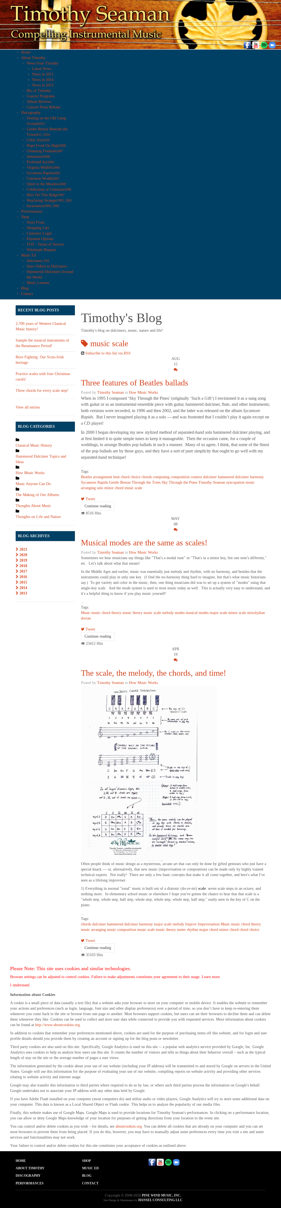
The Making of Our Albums (37, 495)
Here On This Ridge (45, 195)
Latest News (41, 69)
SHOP (86, 1161)
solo (100, 488)
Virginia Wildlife (43, 167)
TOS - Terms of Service (45, 244)
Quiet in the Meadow (46, 184)
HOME (21, 1161)
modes (180, 613)
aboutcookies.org (129, 1126)
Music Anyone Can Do (33, 484)
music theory (132, 613)
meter (181, 930)
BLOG (86, 1176)
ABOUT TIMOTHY (30, 1168)
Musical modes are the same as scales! (144, 542)
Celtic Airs (38, 140)
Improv (191, 924)
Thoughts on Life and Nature (38, 517)
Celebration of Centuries (49, 189)
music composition (121, 930)
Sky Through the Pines (179, 482)
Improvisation (209, 924)
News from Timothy (42, 63)
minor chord (113, 488)
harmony (257, 477)
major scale (218, 613)
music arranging (93, 930)
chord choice (130, 477)
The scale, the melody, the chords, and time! (153, 672)
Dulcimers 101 (38, 261)
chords (147, 477)
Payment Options (40, 239)
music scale (133, 488)
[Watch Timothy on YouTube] (255, 45)
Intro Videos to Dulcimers (47, 266)
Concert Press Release (43, 107)
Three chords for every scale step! (42, 390)
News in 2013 (43, 85)
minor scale (237, 613)
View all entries (28, 407)
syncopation (235, 482)
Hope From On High (46, 145)
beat (116, 477)
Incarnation (43, 206)
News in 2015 (43, 74)
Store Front (35, 222)
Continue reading (98, 506)
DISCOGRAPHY (28, 1176)
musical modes (197, 613)
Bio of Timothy (39, 91)
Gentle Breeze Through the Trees (135, 482)
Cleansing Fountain (45, 151)
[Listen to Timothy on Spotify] (264, 45)
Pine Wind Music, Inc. (161, 1195)
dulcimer (210, 477)
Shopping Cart (38, 228)
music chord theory (106, 613)
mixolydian (256, 613)
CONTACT (90, 1183)
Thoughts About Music (33, 506)
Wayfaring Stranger (49, 200)
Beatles (86, 477)
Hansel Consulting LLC (160, 1200)
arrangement (102, 477)
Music (85, 613)
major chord (208, 930)
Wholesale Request (41, 250)
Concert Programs (41, 96)
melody (168, 613)
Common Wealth (43, 178)
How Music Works (143, 392)
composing (161, 477)
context (196, 477)
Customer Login (39, 233)
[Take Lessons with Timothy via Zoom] (272, 45)
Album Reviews (39, 102)
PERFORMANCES (30, 1183)
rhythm (192, 930)
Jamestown (38, 156)
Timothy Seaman (110, 392)
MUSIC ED (90, 1168)
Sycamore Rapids (43, 173)
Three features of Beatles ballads (134, 382)
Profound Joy (40, 162)
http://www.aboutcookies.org (57, 1025)
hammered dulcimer (233, 477)
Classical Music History (34, 445)
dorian (86, 618)
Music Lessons (38, 283)
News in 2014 (43, 80)
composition (180, 477)
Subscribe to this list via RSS (108, 353)
